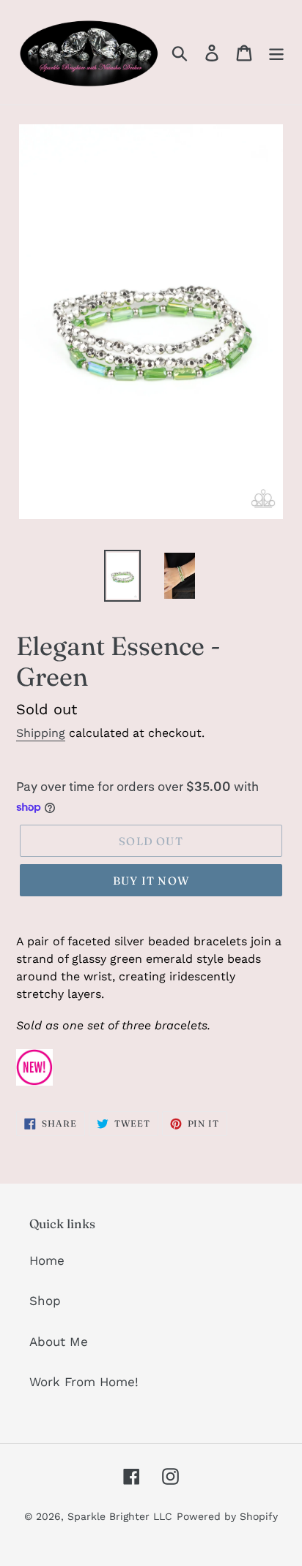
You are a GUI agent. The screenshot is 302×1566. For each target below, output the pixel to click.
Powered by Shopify (227, 1516)
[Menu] (276, 52)
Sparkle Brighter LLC (119, 1516)
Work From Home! (84, 1381)
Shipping (40, 733)
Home (47, 1260)
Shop (45, 1300)
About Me (58, 1341)
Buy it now (151, 881)
